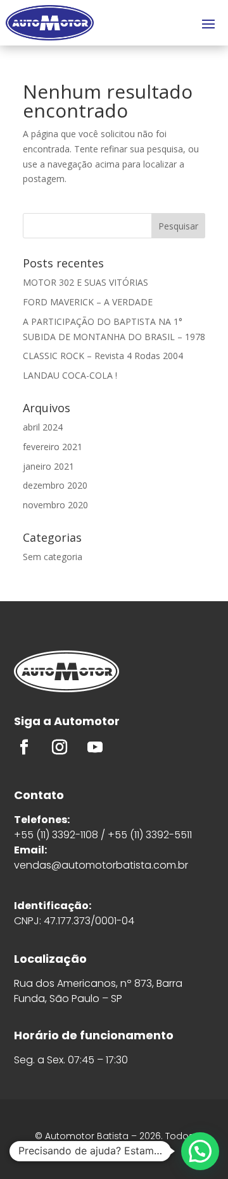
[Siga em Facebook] (24, 747)
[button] (200, 1151)
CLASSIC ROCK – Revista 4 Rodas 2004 (103, 356)
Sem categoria (52, 557)
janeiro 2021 (48, 466)
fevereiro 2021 (52, 447)
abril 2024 (43, 427)
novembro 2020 (55, 505)
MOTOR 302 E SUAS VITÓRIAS (85, 282)
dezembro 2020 (55, 485)
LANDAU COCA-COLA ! (70, 375)
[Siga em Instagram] (59, 747)
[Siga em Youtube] (95, 747)
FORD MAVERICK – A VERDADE (88, 302)
